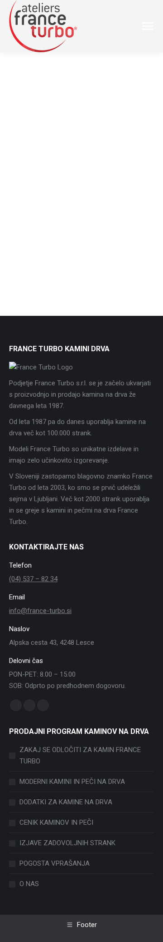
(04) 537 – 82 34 (33, 579)
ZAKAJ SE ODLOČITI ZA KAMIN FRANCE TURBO (80, 755)
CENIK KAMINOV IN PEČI (56, 822)
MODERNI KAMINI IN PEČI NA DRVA (72, 782)
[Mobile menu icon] (147, 26)
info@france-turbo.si (40, 611)
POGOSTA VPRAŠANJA (54, 863)
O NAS (29, 884)
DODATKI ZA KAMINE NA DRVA (65, 802)
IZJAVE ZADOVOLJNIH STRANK (67, 843)
